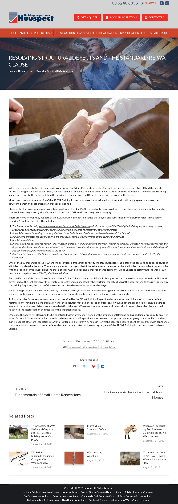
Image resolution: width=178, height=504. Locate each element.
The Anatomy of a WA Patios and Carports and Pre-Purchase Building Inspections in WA (43, 432)
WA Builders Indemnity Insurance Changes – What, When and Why (42, 457)
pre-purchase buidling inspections (83, 347)
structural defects (107, 347)
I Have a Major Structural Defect (96, 427)
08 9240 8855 (125, 3)
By (71, 341)
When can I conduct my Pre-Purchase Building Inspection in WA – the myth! (155, 431)
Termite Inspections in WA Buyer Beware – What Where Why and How (155, 457)
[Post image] (18, 432)
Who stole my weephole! (94, 454)
